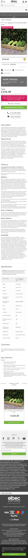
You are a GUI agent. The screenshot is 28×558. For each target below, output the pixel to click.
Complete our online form (15, 117)
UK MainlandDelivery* (18, 10)
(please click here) (19, 301)
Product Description (8, 70)
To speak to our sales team (15, 113)
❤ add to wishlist (14, 103)
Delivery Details (7, 73)
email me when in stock (14, 107)
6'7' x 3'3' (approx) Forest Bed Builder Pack (14, 411)
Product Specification (19, 70)
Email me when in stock (14, 422)
